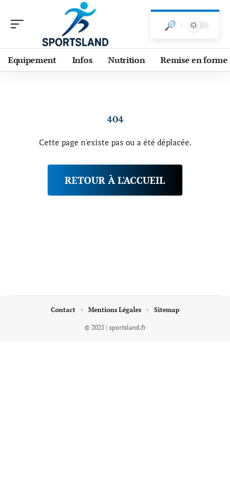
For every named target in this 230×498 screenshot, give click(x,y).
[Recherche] (170, 25)
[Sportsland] (77, 24)
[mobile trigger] (20, 24)
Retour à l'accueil (115, 180)
